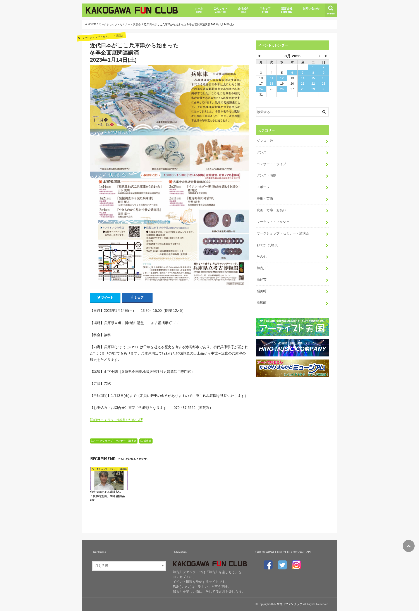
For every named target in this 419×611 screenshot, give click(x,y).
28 (302, 89)
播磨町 (147, 440)
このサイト (220, 10)
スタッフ (265, 10)
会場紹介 (243, 10)
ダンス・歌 (265, 141)
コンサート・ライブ (271, 164)
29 (313, 89)
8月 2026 (293, 56)
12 (282, 78)
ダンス (261, 152)
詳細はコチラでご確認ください (114, 420)
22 (313, 83)
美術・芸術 (265, 198)
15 (313, 78)
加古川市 (263, 268)
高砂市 (261, 279)
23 (323, 83)
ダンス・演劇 (266, 175)
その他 (261, 256)
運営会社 (286, 10)
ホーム (199, 10)
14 (302, 78)
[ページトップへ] (409, 546)
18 (271, 83)
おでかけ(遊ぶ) (267, 245)
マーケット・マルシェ (273, 221)
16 (323, 78)
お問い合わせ (311, 8)
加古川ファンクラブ (289, 604)
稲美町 (261, 291)
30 (323, 89)
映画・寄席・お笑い (271, 210)
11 (271, 78)
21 (302, 83)
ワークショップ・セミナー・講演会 (115, 440)
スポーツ (263, 187)
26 (282, 89)
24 (261, 89)
